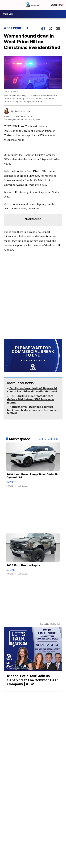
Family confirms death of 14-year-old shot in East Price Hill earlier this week (32, 390)
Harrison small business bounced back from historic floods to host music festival (32, 410)
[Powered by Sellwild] (55, 624)
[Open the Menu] (5, 5)
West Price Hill (16, 28)
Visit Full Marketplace (49, 439)
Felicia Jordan (22, 111)
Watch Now (56, 5)
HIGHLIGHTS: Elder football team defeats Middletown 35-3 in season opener (30, 399)
